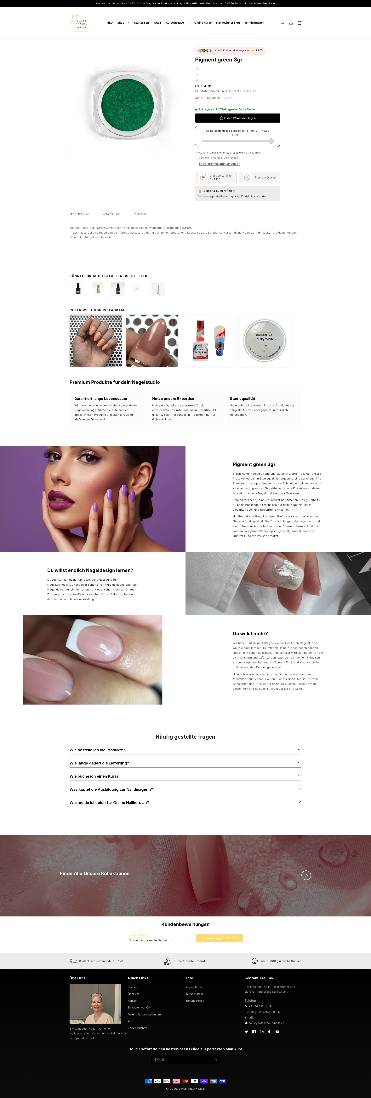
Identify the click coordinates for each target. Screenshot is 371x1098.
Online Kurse (194, 987)
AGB (130, 1021)
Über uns (134, 994)
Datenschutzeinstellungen (144, 1014)
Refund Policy (195, 1000)
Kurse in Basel (195, 994)
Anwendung (111, 214)
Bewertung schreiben (219, 938)
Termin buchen (137, 1028)
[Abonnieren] (216, 1059)
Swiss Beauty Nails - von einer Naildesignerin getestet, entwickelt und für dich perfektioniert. (98, 1033)
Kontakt (132, 1000)
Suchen (133, 987)
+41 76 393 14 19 (260, 1006)
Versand (214, 91)
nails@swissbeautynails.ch (267, 1023)
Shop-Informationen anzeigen (219, 163)
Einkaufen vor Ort (139, 1007)
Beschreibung (79, 214)
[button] (123, 22)
